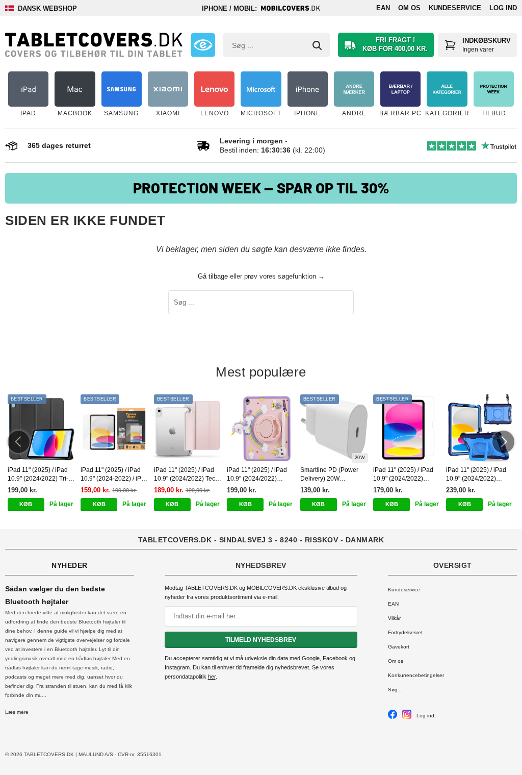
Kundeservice (455, 8)
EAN (383, 8)
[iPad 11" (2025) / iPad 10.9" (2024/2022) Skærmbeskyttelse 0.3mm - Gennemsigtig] (407, 428)
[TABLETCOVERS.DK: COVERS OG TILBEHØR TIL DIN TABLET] (93, 45)
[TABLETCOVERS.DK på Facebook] (392, 717)
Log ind (503, 8)
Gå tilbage (213, 276)
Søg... (395, 689)
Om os (409, 8)
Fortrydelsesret (405, 632)
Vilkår (394, 618)
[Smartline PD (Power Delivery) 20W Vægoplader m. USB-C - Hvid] (334, 428)
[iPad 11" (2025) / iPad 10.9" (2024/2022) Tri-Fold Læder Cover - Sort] (41, 428)
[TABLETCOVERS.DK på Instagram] (406, 717)
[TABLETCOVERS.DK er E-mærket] (203, 45)
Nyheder (69, 565)
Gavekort (398, 646)
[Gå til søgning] (317, 45)
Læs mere (17, 712)
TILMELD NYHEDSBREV (260, 639)
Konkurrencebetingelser (416, 675)
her (212, 676)
